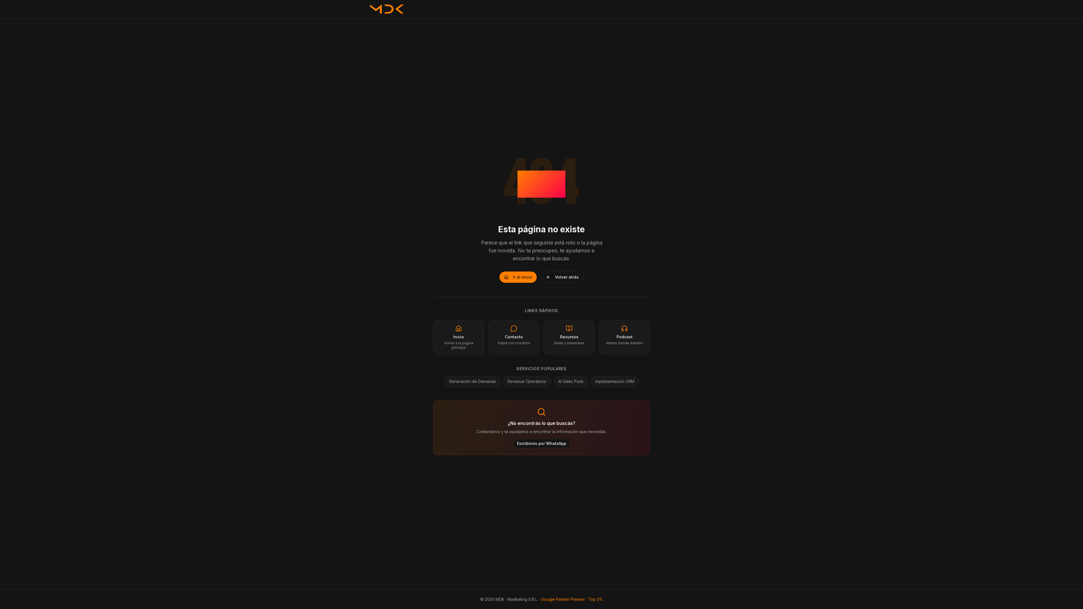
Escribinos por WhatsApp (541, 443)
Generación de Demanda (472, 381)
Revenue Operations (527, 381)
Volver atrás (567, 277)
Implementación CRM (614, 381)
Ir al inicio (522, 277)
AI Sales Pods (571, 381)
